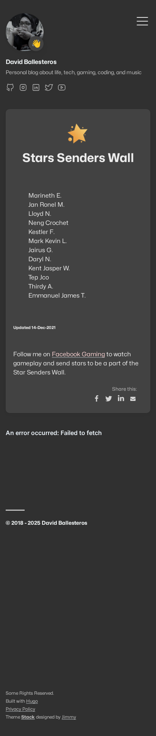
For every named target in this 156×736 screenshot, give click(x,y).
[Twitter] (48, 90)
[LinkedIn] (36, 90)
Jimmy (69, 717)
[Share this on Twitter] (109, 398)
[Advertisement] (78, 609)
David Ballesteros (31, 61)
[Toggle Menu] (142, 20)
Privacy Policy (20, 709)
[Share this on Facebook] (96, 398)
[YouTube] (61, 90)
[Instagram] (23, 90)
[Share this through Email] (133, 398)
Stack (28, 717)
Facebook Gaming (78, 354)
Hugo (32, 701)
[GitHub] (10, 90)
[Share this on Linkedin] (121, 398)
